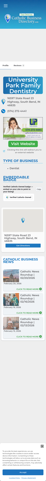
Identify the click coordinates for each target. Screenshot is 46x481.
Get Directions (23, 245)
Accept (23, 472)
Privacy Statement (28, 478)
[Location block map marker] (23, 220)
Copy (39, 189)
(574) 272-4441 (17, 111)
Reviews (19, 65)
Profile (6, 65)
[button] (42, 446)
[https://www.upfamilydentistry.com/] (23, 128)
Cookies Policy (14, 478)
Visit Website (23, 144)
